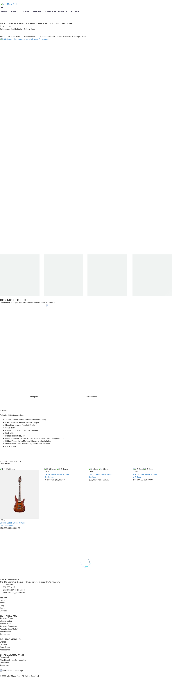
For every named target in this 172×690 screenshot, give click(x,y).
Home (2, 36)
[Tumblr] (13, 31)
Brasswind (4, 657)
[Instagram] (3, 387)
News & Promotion (56, 11)
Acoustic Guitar (6, 618)
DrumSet (4, 644)
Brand (37, 11)
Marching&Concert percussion (13, 659)
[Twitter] (5, 31)
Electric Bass (94, 474)
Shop (26, 11)
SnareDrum (5, 647)
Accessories (5, 634)
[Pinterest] (9, 31)
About (15, 11)
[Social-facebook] (10, 387)
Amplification (5, 631)
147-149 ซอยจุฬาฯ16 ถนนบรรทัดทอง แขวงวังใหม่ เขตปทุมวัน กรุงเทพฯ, (30, 581)
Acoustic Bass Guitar (9, 626)
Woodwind (4, 662)
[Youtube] (18, 387)
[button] (2, 15)
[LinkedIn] (17, 31)
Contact (76, 11)
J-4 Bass (92, 477)
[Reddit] (21, 31)
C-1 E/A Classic (6, 525)
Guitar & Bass (29, 29)
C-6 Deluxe (49, 477)
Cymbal (3, 641)
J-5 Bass (137, 477)
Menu (2, 7)
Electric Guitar (16, 29)
